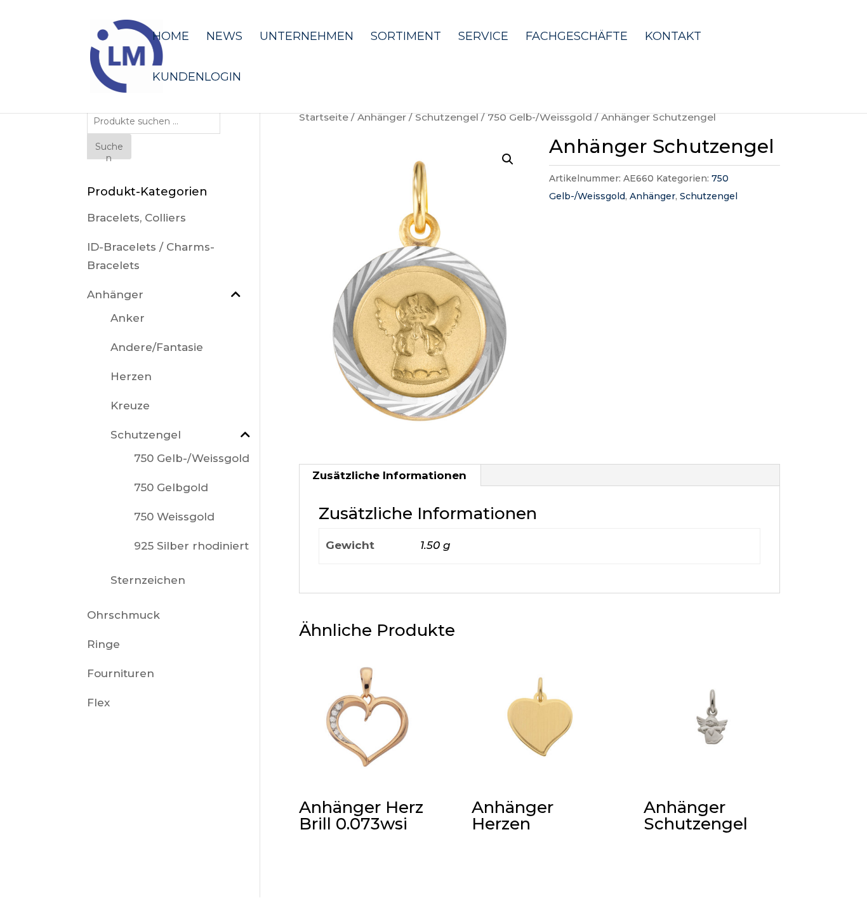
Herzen (131, 376)
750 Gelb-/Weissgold (539, 117)
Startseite (323, 117)
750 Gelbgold (171, 487)
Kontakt (673, 37)
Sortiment (406, 37)
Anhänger (381, 117)
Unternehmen (307, 37)
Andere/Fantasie (156, 347)
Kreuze (130, 405)
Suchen (109, 150)
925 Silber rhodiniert (191, 545)
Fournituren (120, 673)
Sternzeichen (147, 580)
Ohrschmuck (123, 615)
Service (483, 37)
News (224, 37)
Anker (127, 318)
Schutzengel (447, 117)
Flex (98, 702)
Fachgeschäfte (577, 37)
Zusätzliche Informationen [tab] (389, 475)
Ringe (103, 644)
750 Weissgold (174, 516)
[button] (507, 159)
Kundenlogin (196, 78)
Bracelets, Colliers (136, 217)
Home (170, 37)
